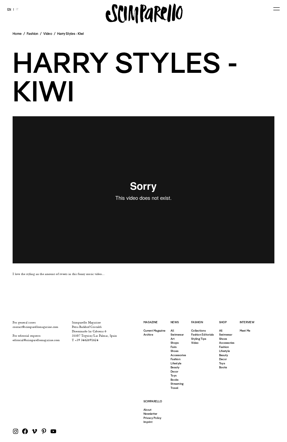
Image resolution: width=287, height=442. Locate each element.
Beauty (175, 367)
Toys (173, 375)
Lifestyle (176, 363)
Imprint (148, 422)
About (147, 409)
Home (17, 33)
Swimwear (177, 334)
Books (174, 379)
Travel (174, 388)
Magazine (151, 322)
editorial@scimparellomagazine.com (36, 340)
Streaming (177, 383)
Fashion (175, 359)
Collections (198, 330)
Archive (148, 334)
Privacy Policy (153, 418)
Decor (174, 371)
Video (47, 33)
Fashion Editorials (202, 334)
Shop (223, 322)
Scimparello (153, 401)
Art (173, 338)
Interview (247, 322)
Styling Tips (198, 338)
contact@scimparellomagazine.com (35, 327)
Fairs (173, 347)
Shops (175, 342)
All (172, 330)
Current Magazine (154, 330)
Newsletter (150, 413)
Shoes (174, 351)
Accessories (178, 355)
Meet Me (245, 330)
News (175, 322)
